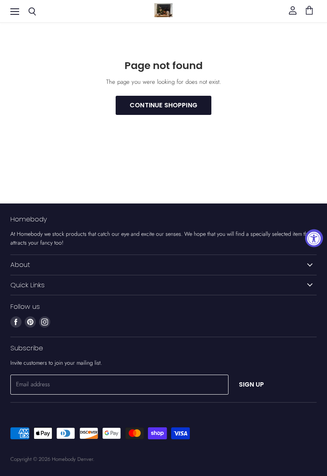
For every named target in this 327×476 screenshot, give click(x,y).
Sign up (251, 384)
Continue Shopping (163, 105)
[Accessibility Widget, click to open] (314, 238)
